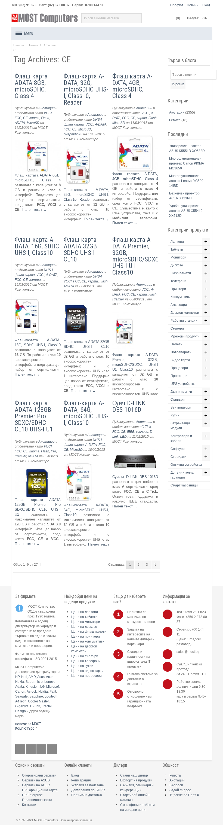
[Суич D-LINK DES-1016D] (135, 451)
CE (25, 118)
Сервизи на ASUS (36, 780)
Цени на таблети (84, 617)
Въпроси (176, 785)
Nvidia (43, 691)
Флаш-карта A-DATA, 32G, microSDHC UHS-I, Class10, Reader (86, 89)
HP (17, 677)
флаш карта (74, 124)
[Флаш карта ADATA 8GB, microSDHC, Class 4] (38, 142)
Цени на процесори (86, 676)
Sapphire (36, 696)
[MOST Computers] (44, 18)
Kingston (32, 687)
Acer (49, 677)
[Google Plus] (31, 749)
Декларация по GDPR (88, 790)
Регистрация (81, 780)
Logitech (51, 696)
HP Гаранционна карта (40, 790)
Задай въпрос (180, 790)
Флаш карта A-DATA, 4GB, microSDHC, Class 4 (132, 86)
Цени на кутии (82, 666)
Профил (176, 5)
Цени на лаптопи (84, 612)
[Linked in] (41, 749)
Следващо (155, 565)
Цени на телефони (86, 661)
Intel (24, 677)
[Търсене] (137, 18)
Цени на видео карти (87, 671)
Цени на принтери (85, 636)
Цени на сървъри (84, 656)
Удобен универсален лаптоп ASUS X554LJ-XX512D (186, 211)
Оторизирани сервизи (39, 775)
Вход (206, 5)
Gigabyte (22, 706)
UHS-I (97, 119)
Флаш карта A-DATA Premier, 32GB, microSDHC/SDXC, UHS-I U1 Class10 (136, 256)
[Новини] (52, 749)
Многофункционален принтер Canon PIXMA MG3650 (186, 163)
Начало (18, 45)
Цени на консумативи (87, 641)
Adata (19, 687)
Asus (41, 677)
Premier (118, 299)
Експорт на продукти (136, 780)
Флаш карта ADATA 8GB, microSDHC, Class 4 (31, 86)
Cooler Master (38, 701)
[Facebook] (20, 749)
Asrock (32, 691)
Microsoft (53, 687)
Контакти (29, 805)
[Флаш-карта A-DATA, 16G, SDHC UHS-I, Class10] (27, 299)
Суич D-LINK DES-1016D (128, 406)
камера (35, 280)
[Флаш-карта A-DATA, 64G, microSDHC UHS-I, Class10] (79, 464)
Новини (193, 5)
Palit (52, 691)
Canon (20, 691)
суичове (142, 432)
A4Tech (20, 701)
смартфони (73, 134)
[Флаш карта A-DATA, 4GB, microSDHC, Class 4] (135, 137)
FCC (18, 118)
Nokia (19, 682)
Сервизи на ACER (36, 785)
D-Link (35, 706)
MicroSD (33, 123)
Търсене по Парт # (184, 795)
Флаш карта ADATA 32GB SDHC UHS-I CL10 (80, 249)
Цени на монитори (85, 622)
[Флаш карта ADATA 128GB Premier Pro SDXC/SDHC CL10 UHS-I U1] (38, 471)
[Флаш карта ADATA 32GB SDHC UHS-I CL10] (76, 301)
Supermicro (34, 682)
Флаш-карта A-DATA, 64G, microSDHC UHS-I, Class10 (86, 413)
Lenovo (49, 682)
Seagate (21, 696)
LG (42, 687)
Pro (53, 451)
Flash (45, 118)
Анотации (46, 108)
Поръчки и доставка (86, 795)
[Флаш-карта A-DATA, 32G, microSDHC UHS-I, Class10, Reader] (78, 149)
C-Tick (146, 427)
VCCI (48, 113)
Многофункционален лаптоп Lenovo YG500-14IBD (187, 181)
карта (34, 118)
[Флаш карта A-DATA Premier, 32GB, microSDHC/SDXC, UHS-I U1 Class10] (124, 314)
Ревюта (175, 120)
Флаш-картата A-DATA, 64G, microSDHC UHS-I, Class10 (87, 510)
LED (123, 437)
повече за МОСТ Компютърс (28, 726)
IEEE (130, 432)
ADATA (20, 123)
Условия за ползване (87, 785)
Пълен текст (34, 210)
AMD (32, 677)
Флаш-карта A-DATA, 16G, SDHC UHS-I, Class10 (37, 246)
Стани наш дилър (134, 775)
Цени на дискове (84, 627)
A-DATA (100, 124)
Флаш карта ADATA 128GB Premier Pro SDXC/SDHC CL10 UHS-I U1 (34, 416)
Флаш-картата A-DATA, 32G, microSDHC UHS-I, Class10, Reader (87, 195)
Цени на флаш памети (88, 632)
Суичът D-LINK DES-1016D (135, 477)
